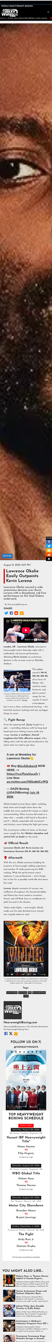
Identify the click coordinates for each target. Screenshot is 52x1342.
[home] (9, 13)
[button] (48, 12)
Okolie (29, 725)
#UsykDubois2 (27, 766)
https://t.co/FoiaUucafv (22, 774)
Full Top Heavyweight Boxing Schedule (26, 1257)
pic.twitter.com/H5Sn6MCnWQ (27, 781)
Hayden (25, 700)
